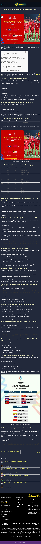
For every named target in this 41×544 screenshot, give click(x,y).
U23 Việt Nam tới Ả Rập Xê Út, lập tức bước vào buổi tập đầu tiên (16, 468)
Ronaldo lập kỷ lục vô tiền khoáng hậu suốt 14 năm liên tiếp (15, 472)
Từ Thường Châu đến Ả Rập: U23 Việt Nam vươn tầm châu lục (15, 461)
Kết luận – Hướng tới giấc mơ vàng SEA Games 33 (11, 70)
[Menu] (2, 4)
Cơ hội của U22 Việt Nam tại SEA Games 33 (9, 61)
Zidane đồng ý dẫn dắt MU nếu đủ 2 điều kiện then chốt (14, 465)
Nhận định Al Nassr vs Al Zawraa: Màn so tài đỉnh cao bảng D (15, 482)
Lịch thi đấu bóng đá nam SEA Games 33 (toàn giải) (10, 57)
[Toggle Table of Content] (26, 52)
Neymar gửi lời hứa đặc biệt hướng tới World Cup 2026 (14, 479)
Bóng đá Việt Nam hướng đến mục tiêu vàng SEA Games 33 (12, 66)
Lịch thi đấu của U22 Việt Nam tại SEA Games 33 (10, 56)
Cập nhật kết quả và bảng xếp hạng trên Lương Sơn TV (12, 69)
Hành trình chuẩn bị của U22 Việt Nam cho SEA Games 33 (11, 60)
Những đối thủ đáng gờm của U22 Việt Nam (9, 62)
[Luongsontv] (20, 4)
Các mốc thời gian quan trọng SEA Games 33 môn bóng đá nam (13, 67)
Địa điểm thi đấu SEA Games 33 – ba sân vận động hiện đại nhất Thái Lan (14, 58)
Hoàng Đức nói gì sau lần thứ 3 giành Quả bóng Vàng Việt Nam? (16, 475)
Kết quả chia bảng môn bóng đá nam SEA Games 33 (10, 54)
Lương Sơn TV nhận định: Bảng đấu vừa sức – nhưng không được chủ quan (14, 63)
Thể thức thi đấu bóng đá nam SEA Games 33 (9, 53)
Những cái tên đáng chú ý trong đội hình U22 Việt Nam (11, 65)
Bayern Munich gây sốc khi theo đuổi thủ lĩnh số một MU (14, 486)
